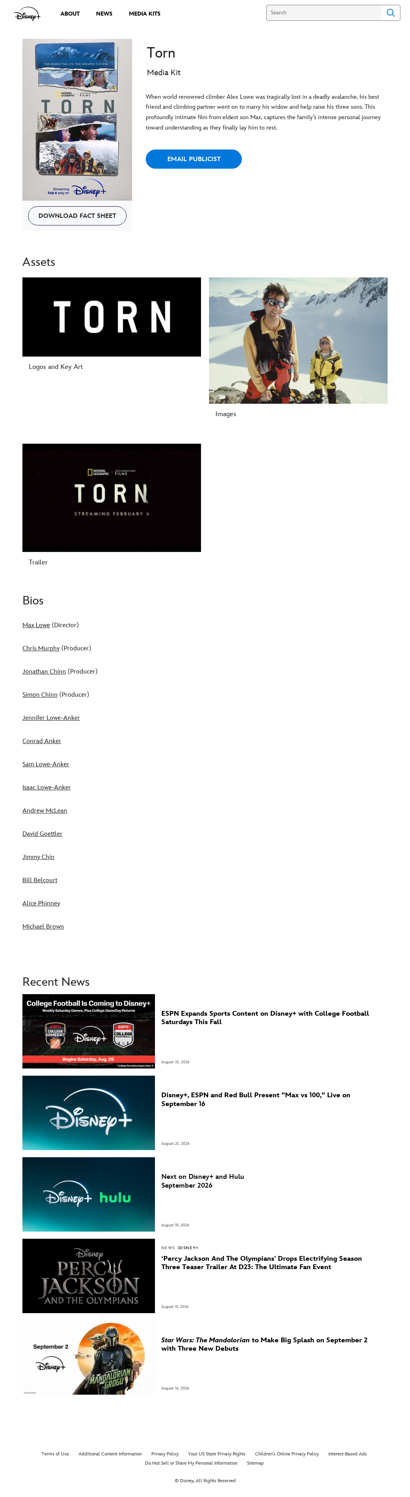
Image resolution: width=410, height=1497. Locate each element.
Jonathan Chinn (44, 672)
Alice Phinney (41, 903)
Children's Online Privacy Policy (287, 1454)
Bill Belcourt (39, 880)
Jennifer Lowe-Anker (51, 718)
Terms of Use (55, 1454)
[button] (77, 215)
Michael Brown (43, 927)
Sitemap (255, 1463)
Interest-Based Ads (347, 1454)
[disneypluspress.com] (27, 14)
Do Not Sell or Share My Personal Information (191, 1463)
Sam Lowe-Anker (45, 764)
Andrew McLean (44, 811)
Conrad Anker (41, 741)
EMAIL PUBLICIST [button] (194, 159)
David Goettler (42, 834)
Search (390, 13)
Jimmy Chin (38, 857)
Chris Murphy (41, 648)
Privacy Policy (165, 1454)
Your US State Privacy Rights (216, 1454)
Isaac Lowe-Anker (46, 787)
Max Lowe (36, 625)
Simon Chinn (40, 695)
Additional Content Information (110, 1454)
